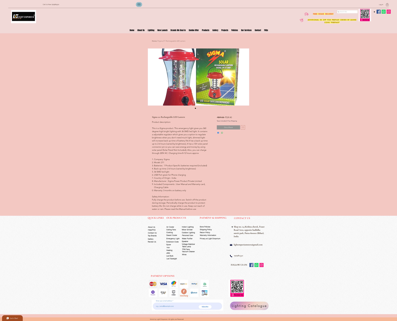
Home (154, 41)
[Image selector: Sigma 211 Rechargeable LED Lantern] (195, 108)
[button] (387, 4)
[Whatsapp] (384, 12)
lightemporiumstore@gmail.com (248, 244)
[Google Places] (374, 12)
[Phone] (231, 256)
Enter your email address (164, 301)
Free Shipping (232, 121)
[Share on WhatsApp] (222, 133)
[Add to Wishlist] (243, 127)
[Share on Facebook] (218, 133)
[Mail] (231, 245)
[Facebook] (379, 12)
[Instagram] (389, 12)
